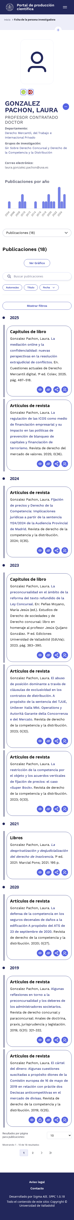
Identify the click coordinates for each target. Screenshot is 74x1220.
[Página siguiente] (41, 1153)
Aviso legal (37, 1182)
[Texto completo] (40, 1120)
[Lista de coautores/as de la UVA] (64, 389)
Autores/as (12, 287)
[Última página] (50, 1153)
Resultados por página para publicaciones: (15, 1135)
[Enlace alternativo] (48, 389)
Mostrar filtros (37, 305)
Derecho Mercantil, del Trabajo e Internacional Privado (28, 135)
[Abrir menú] (64, 7)
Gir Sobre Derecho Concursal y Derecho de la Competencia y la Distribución (36, 150)
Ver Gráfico (37, 263)
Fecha (46, 287)
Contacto (37, 1188)
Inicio (7, 19)
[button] (58, 30)
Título (30, 287)
